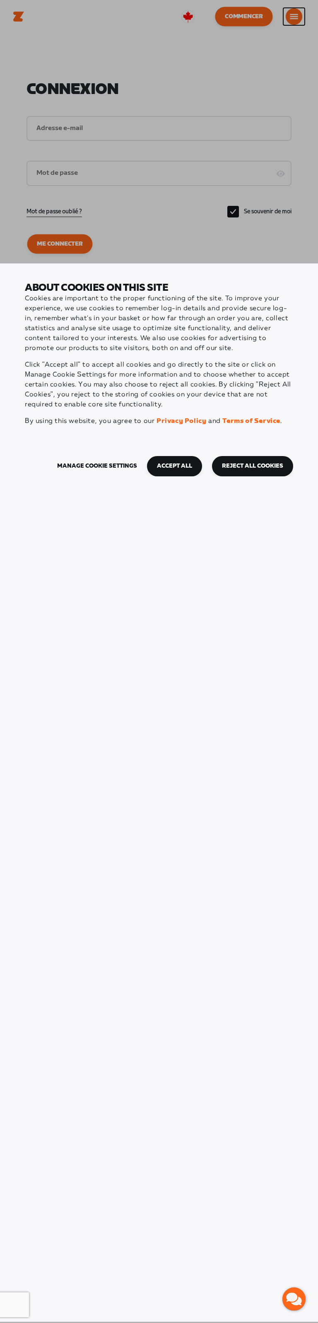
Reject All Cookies (252, 466)
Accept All (174, 466)
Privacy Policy (181, 421)
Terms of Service (251, 421)
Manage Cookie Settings (97, 466)
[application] (294, 1299)
